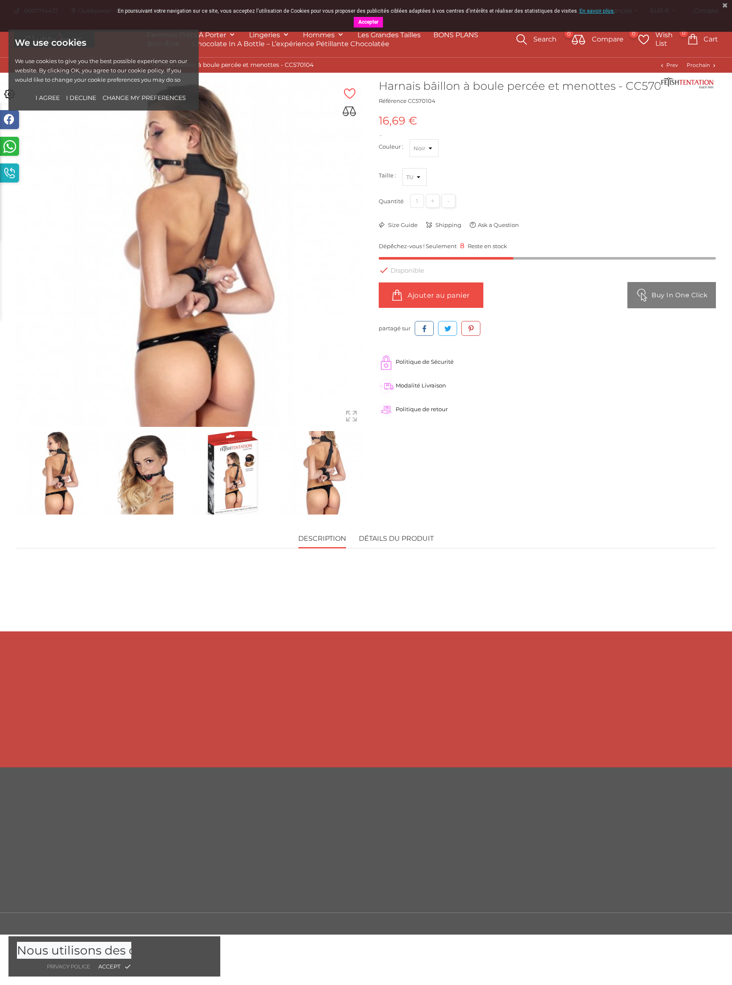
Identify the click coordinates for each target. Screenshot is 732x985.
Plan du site (445, 882)
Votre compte (633, 788)
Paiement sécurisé (454, 856)
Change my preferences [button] (144, 98)
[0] (578, 40)
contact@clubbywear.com (627, 739)
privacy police (68, 966)
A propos (441, 844)
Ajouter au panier (438, 295)
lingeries (265, 35)
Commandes (624, 831)
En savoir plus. (597, 11)
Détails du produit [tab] (396, 538)
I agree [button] (48, 98)
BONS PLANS (455, 35)
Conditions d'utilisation (461, 831)
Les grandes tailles (389, 35)
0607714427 (112, 739)
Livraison (441, 805)
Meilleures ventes (276, 831)
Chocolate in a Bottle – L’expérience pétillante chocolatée (290, 44)
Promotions (268, 805)
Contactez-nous (451, 869)
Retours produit (627, 818)
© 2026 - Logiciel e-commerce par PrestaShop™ (82, 923)
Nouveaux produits (278, 818)
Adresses (618, 856)
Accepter (368, 22)
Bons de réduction (631, 869)
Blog (435, 894)
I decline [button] (81, 98)
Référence (393, 100)
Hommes (319, 35)
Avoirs (614, 844)
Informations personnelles (642, 805)
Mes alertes (621, 895)
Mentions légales (452, 818)
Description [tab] (322, 538)
